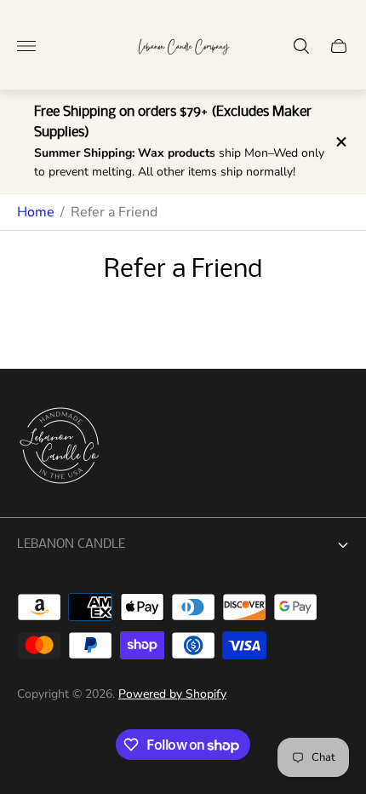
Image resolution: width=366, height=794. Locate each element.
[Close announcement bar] (340, 141)
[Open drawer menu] (26, 46)
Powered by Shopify (172, 694)
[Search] (301, 46)
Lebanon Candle (71, 544)
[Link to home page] (59, 447)
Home (35, 212)
